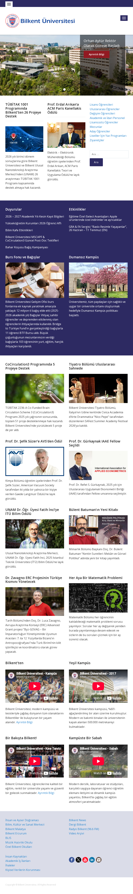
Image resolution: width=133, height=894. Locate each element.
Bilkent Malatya (15, 829)
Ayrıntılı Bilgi (96, 69)
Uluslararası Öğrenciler (105, 109)
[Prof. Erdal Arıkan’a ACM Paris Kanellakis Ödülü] (66, 135)
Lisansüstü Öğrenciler (104, 122)
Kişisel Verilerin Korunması (22, 870)
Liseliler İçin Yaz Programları (108, 136)
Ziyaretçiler (97, 140)
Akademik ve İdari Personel (107, 118)
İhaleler (10, 865)
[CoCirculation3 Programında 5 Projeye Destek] (34, 388)
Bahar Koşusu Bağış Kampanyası (26, 247)
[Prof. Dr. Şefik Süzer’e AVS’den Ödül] (34, 461)
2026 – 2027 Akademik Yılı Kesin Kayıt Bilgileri (34, 216)
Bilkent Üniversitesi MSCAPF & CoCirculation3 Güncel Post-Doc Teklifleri (32, 238)
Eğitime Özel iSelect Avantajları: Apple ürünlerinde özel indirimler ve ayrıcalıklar (95, 218)
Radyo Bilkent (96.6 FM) (84, 829)
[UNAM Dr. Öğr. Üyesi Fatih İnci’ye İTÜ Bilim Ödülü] (34, 533)
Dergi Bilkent (77, 824)
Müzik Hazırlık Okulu (18, 842)
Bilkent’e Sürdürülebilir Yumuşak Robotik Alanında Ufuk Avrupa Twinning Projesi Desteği (102, 50)
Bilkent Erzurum (15, 833)
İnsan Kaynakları (16, 856)
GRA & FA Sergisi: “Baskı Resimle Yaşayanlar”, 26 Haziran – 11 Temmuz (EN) (98, 228)
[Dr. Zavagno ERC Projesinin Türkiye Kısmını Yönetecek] (34, 601)
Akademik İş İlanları (17, 861)
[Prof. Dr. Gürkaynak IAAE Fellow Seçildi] (98, 465)
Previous (4, 65)
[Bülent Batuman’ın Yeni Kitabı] (98, 529)
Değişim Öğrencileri (102, 113)
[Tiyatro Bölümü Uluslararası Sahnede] (98, 388)
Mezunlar (96, 127)
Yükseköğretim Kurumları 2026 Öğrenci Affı (33, 223)
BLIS (8, 838)
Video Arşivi (76, 833)
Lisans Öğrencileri (101, 104)
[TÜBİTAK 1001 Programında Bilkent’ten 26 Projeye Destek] (24, 139)
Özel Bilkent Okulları (18, 847)
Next (129, 65)
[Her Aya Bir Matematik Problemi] (98, 598)
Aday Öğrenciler (100, 131)
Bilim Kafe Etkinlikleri (19, 230)
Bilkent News (77, 820)
